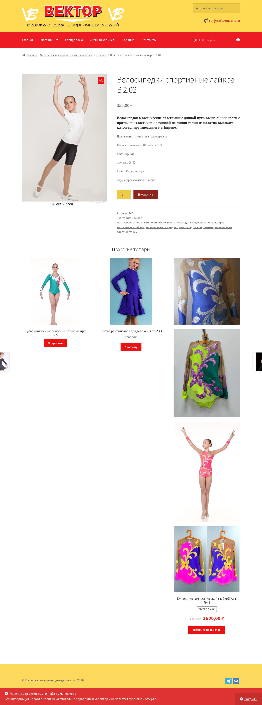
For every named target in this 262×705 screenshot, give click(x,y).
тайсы (133, 232)
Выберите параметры (206, 630)
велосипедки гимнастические (146, 222)
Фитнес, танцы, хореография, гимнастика (66, 55)
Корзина (128, 40)
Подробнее (55, 343)
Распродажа (74, 40)
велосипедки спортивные (196, 227)
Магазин (47, 40)
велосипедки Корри (210, 222)
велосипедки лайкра (130, 227)
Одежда (101, 55)
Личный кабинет (102, 40)
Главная (27, 40)
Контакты (148, 40)
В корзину (145, 194)
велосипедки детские (181, 222)
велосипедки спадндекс (162, 227)
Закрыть (250, 699)
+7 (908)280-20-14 (224, 20)
